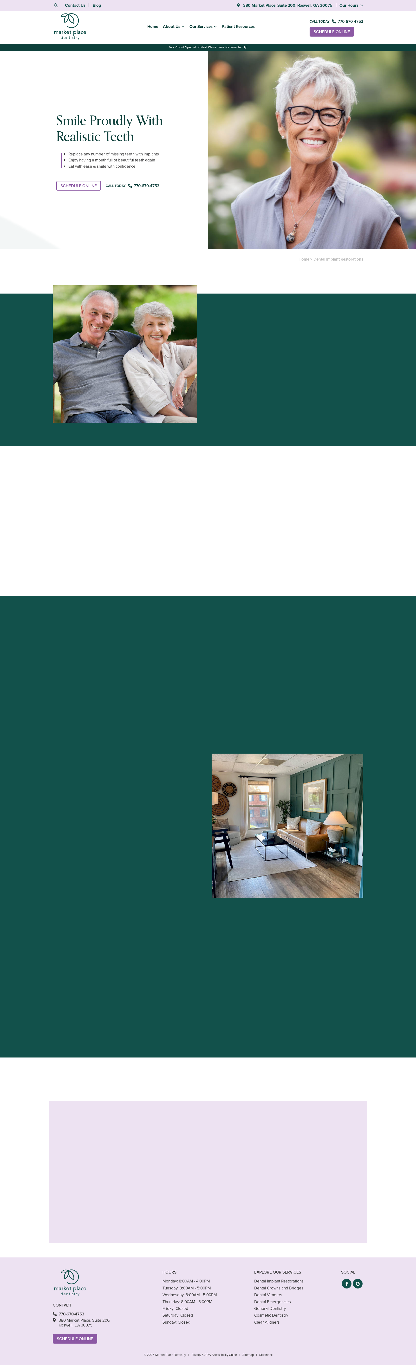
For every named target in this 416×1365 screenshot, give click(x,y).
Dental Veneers (268, 1295)
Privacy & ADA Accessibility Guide (214, 1354)
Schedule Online (332, 32)
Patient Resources (238, 27)
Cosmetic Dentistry (271, 1315)
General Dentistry (270, 1309)
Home (152, 27)
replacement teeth (329, 508)
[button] (346, 1283)
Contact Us (75, 5)
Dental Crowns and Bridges (278, 1288)
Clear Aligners (267, 1322)
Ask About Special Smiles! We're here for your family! (208, 47)
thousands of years (195, 503)
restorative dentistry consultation (298, 413)
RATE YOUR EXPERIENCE (95, 1067)
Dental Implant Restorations (279, 1281)
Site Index (266, 1354)
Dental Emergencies (272, 1302)
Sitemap (248, 1354)
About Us (171, 26)
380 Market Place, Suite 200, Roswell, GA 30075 (287, 5)
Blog (97, 5)
